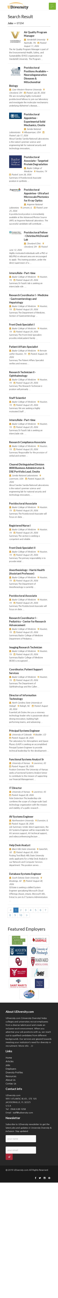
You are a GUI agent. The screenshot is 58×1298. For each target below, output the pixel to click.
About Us (10, 1080)
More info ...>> (25, 1046)
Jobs (8, 1065)
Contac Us (11, 1083)
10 (20, 915)
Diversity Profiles (14, 1072)
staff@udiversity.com (23, 1113)
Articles (10, 1061)
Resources (11, 1076)
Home (9, 1058)
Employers (11, 1069)
